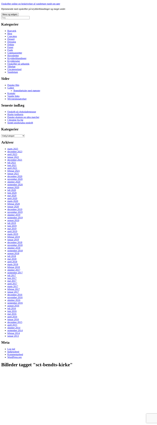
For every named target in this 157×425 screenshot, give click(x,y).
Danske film (13, 85)
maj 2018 (11, 259)
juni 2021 (12, 165)
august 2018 (13, 253)
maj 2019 (11, 228)
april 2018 (12, 261)
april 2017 (12, 283)
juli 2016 (11, 308)
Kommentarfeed (15, 354)
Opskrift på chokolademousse (21, 111)
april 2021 (12, 168)
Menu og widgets (9, 14)
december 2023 (14, 151)
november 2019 (15, 212)
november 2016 (15, 297)
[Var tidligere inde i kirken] (19, 394)
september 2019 (15, 217)
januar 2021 (13, 173)
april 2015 (12, 325)
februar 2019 (13, 237)
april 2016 (12, 316)
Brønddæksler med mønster (26, 90)
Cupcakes (12, 36)
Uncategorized (14, 69)
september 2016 (15, 303)
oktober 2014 (13, 327)
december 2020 (14, 176)
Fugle (10, 50)
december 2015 (14, 322)
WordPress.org (14, 357)
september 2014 (15, 330)
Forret (10, 47)
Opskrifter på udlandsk (18, 64)
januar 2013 (13, 336)
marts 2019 (12, 234)
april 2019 (12, 231)
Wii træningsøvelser (17, 99)
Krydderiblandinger (16, 58)
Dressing (11, 42)
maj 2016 (11, 314)
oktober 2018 (13, 248)
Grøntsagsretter (14, 53)
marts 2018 (12, 264)
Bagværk (11, 31)
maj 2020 (11, 195)
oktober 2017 (13, 270)
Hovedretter (13, 55)
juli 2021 (11, 162)
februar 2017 (13, 289)
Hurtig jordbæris (15, 114)
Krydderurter (13, 61)
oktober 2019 (13, 215)
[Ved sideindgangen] (19, 419)
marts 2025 (12, 149)
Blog (9, 33)
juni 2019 (12, 226)
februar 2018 (13, 267)
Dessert (11, 39)
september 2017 (15, 272)
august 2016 (13, 305)
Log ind (11, 349)
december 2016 (14, 294)
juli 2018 (11, 256)
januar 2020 (13, 206)
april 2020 (12, 198)
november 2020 (15, 179)
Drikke (10, 44)
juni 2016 (12, 311)
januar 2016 (13, 319)
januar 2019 (13, 239)
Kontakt (11, 93)
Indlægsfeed (13, 351)
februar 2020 (13, 204)
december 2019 (14, 209)
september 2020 (15, 184)
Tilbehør (11, 66)
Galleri (10, 88)
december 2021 (14, 160)
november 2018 (15, 245)
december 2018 (14, 242)
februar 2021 (13, 171)
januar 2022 (13, 157)
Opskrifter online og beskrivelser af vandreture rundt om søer (30, 3)
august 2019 (13, 220)
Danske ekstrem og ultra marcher (23, 117)
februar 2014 (13, 333)
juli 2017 (11, 275)
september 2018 (15, 250)
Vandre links (13, 96)
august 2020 (13, 187)
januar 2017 (13, 292)
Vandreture (12, 72)
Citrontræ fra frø (15, 120)
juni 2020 (12, 193)
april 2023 (12, 154)
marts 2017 (12, 286)
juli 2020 (11, 190)
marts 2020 (12, 201)
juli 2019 (11, 223)
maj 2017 (11, 281)
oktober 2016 (13, 300)
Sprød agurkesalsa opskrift (20, 122)
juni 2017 (12, 278)
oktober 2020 (13, 182)
